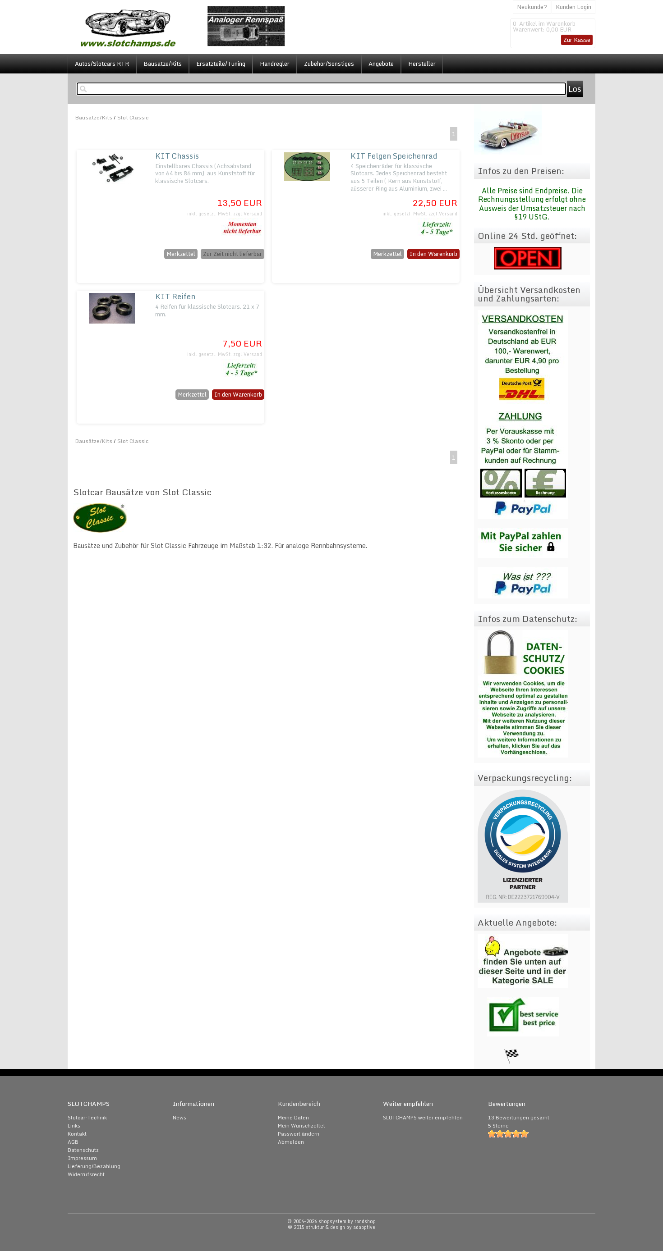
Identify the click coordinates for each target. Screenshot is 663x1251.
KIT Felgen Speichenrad (393, 156)
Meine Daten (293, 1118)
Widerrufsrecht (86, 1174)
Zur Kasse (576, 40)
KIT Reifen (175, 296)
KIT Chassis (177, 156)
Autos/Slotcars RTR (102, 63)
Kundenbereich (299, 1104)
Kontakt (77, 1134)
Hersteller (422, 63)
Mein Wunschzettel (301, 1126)
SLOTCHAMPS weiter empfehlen (423, 1118)
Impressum (82, 1158)
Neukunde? (532, 7)
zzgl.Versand (247, 213)
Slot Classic (133, 117)
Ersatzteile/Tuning (220, 63)
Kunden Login (573, 7)
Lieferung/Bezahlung (94, 1166)
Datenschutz (83, 1150)
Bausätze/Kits (162, 63)
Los (574, 89)
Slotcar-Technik (87, 1118)
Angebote (381, 63)
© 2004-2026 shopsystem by (331, 1221)
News (179, 1118)
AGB (73, 1142)
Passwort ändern (298, 1134)
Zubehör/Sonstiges (329, 63)
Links (74, 1126)
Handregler (275, 63)
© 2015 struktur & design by (331, 1227)
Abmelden (291, 1142)
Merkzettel (180, 254)
